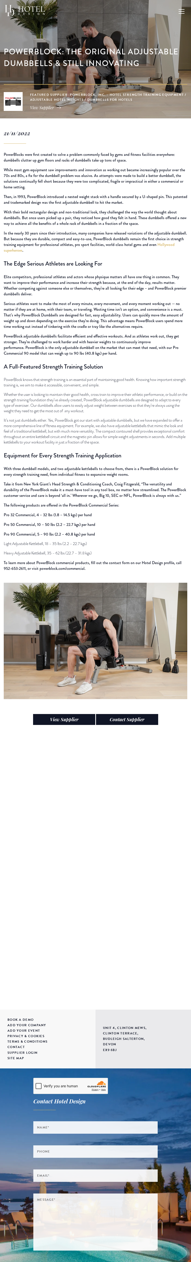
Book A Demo (20, 1019)
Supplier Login (22, 1052)
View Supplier (64, 719)
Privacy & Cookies (26, 1036)
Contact (16, 1047)
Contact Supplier (127, 719)
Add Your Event (23, 1030)
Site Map (15, 1058)
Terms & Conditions (27, 1041)
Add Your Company (26, 1025)
